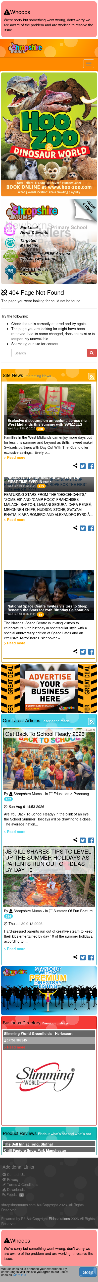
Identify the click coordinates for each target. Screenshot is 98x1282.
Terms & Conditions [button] (22, 1184)
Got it (88, 1272)
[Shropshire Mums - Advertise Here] (49, 688)
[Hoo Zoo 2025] (49, 134)
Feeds (11, 1194)
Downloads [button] (15, 1189)
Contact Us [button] (15, 1174)
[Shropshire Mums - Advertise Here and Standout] (49, 990)
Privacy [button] (12, 1179)
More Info (19, 1274)
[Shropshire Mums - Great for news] (49, 241)
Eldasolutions (59, 1218)
